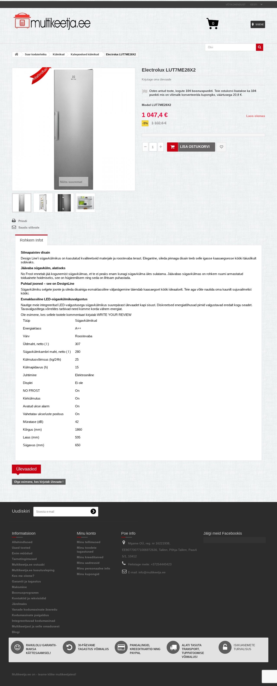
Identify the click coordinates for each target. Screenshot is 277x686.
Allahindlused (22, 542)
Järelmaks (19, 604)
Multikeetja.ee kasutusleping (33, 570)
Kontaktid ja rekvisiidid (29, 598)
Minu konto (86, 533)
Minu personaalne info (93, 568)
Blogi (16, 632)
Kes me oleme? (23, 575)
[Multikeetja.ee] (52, 21)
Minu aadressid (88, 562)
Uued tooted (21, 547)
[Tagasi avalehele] (16, 54)
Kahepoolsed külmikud (85, 54)
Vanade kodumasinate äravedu (34, 609)
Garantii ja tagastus (26, 581)
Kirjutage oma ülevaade (156, 79)
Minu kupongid (88, 574)
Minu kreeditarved (90, 557)
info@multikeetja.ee (152, 572)
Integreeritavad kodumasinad (33, 620)
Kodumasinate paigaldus (30, 615)
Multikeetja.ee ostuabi (28, 564)
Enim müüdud (22, 553)
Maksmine (19, 587)
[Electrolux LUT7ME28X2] (21, 202)
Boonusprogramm (25, 592)
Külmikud (58, 54)
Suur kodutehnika (36, 54)
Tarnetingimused (24, 559)
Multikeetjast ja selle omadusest (36, 626)
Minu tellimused (88, 542)
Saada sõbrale (28, 227)
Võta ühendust (236, 4)
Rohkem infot (31, 240)
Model (146, 105)
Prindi (22, 221)
